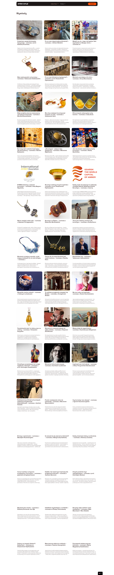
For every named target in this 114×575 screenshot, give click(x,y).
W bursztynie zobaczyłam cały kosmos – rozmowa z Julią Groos (83, 113)
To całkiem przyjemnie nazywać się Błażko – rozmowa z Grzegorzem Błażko (56, 294)
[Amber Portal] (23, 4)
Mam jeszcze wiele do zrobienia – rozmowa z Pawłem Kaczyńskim (55, 544)
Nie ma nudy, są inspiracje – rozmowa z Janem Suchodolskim (83, 293)
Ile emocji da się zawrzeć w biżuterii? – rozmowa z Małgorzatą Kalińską (57, 436)
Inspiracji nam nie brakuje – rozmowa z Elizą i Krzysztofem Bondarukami (84, 365)
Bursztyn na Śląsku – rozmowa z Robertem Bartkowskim (55, 221)
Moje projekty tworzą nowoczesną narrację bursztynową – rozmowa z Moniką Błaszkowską (28, 114)
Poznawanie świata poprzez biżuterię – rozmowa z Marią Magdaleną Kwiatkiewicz (82, 545)
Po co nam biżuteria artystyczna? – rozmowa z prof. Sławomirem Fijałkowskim (56, 78)
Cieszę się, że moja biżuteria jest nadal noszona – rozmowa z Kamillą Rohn (56, 258)
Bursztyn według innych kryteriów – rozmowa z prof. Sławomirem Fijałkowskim (57, 186)
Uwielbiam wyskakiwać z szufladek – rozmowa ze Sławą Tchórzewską (57, 508)
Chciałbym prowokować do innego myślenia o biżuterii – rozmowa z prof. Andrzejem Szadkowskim (28, 365)
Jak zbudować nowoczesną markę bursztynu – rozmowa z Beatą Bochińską (84, 150)
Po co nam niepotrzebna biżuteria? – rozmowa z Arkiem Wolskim (57, 42)
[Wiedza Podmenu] (64, 4)
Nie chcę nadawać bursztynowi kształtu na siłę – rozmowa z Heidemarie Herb (55, 114)
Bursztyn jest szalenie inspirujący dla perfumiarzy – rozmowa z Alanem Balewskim (29, 150)
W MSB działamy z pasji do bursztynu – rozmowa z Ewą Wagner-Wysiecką (29, 186)
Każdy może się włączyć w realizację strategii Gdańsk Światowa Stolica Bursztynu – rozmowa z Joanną (84, 186)
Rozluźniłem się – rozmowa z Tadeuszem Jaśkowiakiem (82, 257)
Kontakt (92, 4)
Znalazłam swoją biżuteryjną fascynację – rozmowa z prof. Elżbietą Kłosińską (26, 42)
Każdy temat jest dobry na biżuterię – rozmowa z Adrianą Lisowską (84, 436)
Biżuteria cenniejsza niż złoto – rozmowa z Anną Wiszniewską (83, 78)
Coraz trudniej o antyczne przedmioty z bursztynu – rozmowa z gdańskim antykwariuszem (29, 473)
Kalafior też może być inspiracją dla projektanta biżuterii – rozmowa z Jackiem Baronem (56, 473)
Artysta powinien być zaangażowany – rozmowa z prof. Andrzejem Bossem (83, 473)
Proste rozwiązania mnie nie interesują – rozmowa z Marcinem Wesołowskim (55, 401)
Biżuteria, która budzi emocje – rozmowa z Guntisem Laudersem (55, 365)
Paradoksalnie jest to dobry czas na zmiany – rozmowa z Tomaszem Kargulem (29, 329)
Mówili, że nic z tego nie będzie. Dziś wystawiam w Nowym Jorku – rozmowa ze (84, 42)
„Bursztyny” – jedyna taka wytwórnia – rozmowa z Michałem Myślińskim (56, 150)
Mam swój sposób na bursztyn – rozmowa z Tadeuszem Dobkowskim (28, 78)
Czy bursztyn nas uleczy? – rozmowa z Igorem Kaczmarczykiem (85, 400)
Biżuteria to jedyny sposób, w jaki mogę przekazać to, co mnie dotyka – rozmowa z (29, 258)
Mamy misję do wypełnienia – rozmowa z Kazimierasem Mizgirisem (84, 329)
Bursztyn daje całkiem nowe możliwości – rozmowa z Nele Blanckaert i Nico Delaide (82, 509)
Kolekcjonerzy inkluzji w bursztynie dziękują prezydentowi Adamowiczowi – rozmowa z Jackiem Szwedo (29, 402)
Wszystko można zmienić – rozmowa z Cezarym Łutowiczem (29, 293)
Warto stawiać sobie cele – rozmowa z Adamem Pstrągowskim (29, 221)
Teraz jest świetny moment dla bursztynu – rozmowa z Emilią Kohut (84, 221)
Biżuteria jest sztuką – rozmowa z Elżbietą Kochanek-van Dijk (28, 508)
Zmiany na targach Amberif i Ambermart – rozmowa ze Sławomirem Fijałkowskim (26, 545)
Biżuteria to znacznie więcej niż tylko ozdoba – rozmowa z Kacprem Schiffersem (56, 329)
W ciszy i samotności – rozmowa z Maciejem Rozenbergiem (28, 436)
